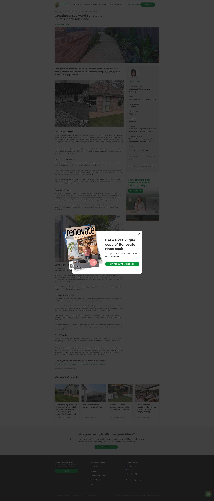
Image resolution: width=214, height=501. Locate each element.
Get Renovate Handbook (122, 264)
